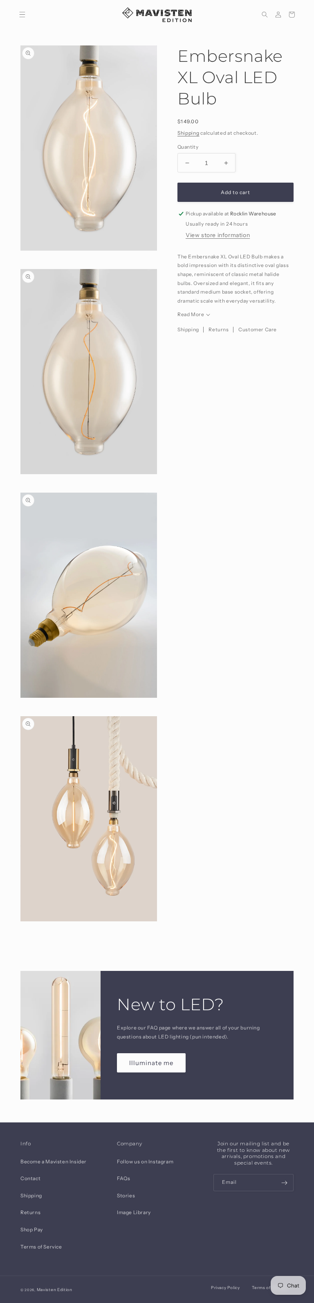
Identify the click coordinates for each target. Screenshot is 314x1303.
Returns (219, 329)
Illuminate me (151, 1063)
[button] (22, 14)
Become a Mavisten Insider (53, 1161)
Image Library (134, 1212)
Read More (190, 314)
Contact (30, 1178)
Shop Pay (31, 1229)
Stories (126, 1195)
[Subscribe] (284, 1182)
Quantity (187, 147)
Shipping (188, 133)
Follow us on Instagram (145, 1161)
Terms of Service (41, 1247)
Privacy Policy (225, 1287)
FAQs (123, 1178)
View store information (218, 235)
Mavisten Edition (54, 1289)
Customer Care (257, 329)
